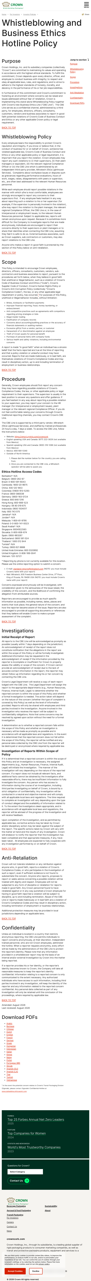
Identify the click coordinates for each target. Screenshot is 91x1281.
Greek (9, 1043)
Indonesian (11, 1049)
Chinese (10, 1029)
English (10, 1035)
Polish (9, 1060)
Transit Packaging (15, 1215)
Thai (8, 1074)
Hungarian (11, 1046)
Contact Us (16, 1180)
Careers (10, 1222)
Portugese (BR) (13, 1063)
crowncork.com (16, 1239)
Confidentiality (76, 97)
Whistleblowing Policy (77, 70)
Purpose (73, 63)
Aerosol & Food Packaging (19, 1210)
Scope (73, 77)
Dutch (9, 1032)
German (10, 1040)
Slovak (10, 1066)
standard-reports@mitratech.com (28, 569)
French (10, 1037)
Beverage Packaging (16, 1206)
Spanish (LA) (12, 1071)
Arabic (9, 1023)
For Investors (15, 14)
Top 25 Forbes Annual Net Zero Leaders (35, 1119)
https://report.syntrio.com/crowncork (31, 436)
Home (4, 14)
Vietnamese (12, 1080)
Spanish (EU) (12, 1069)
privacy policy (44, 1264)
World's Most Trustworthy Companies (34, 1147)
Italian (9, 1052)
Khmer (9, 1054)
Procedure (74, 82)
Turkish (10, 1077)
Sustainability (51, 1206)
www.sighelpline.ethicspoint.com (14, 1091)
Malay (9, 1057)
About (47, 1210)
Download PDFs (77, 103)
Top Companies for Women (26, 1133)
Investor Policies (29, 14)
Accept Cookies (15, 1271)
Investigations (76, 87)
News (9, 1231)
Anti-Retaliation (77, 92)
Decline (35, 1271)
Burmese (10, 1026)
